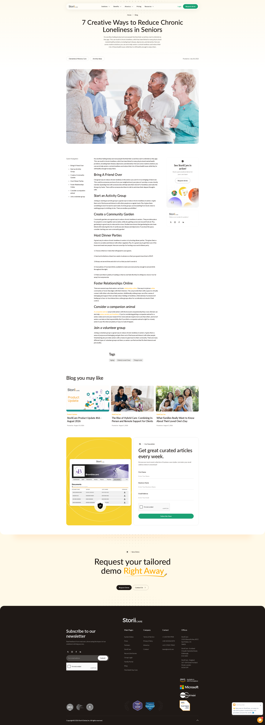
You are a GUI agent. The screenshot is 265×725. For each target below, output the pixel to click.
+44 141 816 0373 (168, 641)
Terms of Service (148, 637)
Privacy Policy (148, 641)
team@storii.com (168, 649)
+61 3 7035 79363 (168, 645)
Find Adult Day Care (131, 670)
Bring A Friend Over (77, 165)
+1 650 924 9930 (168, 637)
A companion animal (100, 312)
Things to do (138, 360)
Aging (112, 360)
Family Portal (128, 662)
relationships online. (130, 288)
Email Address (143, 494)
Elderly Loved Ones (123, 360)
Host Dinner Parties (77, 181)
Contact (146, 649)
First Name (142, 472)
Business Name (143, 483)
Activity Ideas (97, 59)
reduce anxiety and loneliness (109, 314)
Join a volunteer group (77, 196)
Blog (136, 15)
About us (146, 645)
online (153, 288)
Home (129, 15)
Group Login (128, 657)
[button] (105, 6)
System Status (129, 637)
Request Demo (124, 587)
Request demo (190, 6)
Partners (127, 645)
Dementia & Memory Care (77, 59)
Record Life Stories (130, 653)
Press (126, 641)
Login (179, 6)
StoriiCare (127, 649)
